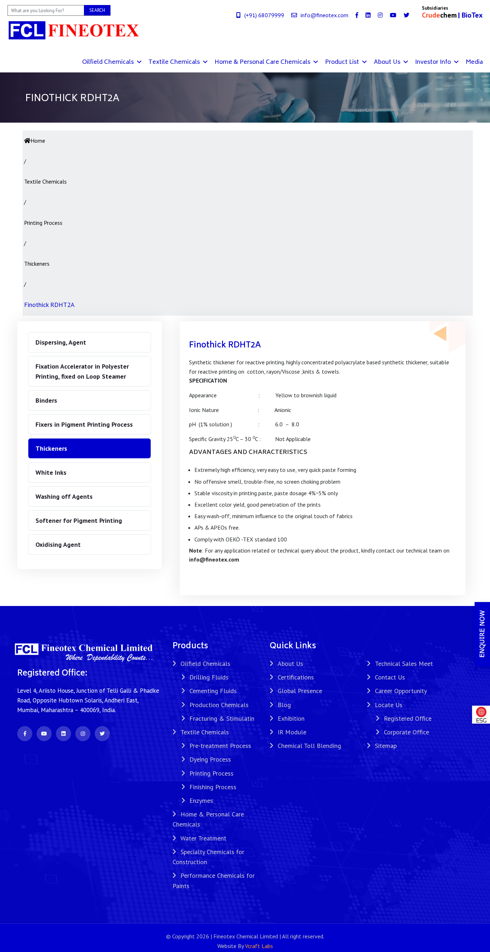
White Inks (51, 472)
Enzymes (201, 800)
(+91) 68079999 (264, 15)
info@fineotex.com (324, 15)
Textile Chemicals (175, 62)
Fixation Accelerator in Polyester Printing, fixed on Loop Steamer (82, 371)
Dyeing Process (210, 759)
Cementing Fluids (213, 691)
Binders (46, 400)
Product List (343, 62)
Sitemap (386, 746)
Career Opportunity (401, 691)
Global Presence (300, 691)
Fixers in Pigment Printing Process (84, 424)
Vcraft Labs (259, 945)
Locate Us (388, 705)
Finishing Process (212, 787)
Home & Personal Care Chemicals (263, 62)
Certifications (296, 677)
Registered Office (408, 718)
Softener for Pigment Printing (79, 520)
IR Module (292, 732)
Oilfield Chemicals (108, 62)
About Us (388, 62)
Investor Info (433, 62)
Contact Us (390, 677)
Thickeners (51, 448)
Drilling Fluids (208, 677)
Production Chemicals (219, 705)
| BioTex (470, 15)
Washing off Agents (64, 496)
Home (37, 140)
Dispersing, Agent (61, 342)
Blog (284, 705)
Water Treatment (203, 838)
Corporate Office (406, 732)
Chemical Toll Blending (309, 746)
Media (474, 62)
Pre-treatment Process (220, 746)
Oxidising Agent (58, 544)
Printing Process (211, 773)
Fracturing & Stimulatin (221, 718)
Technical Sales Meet (404, 663)
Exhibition (291, 718)
